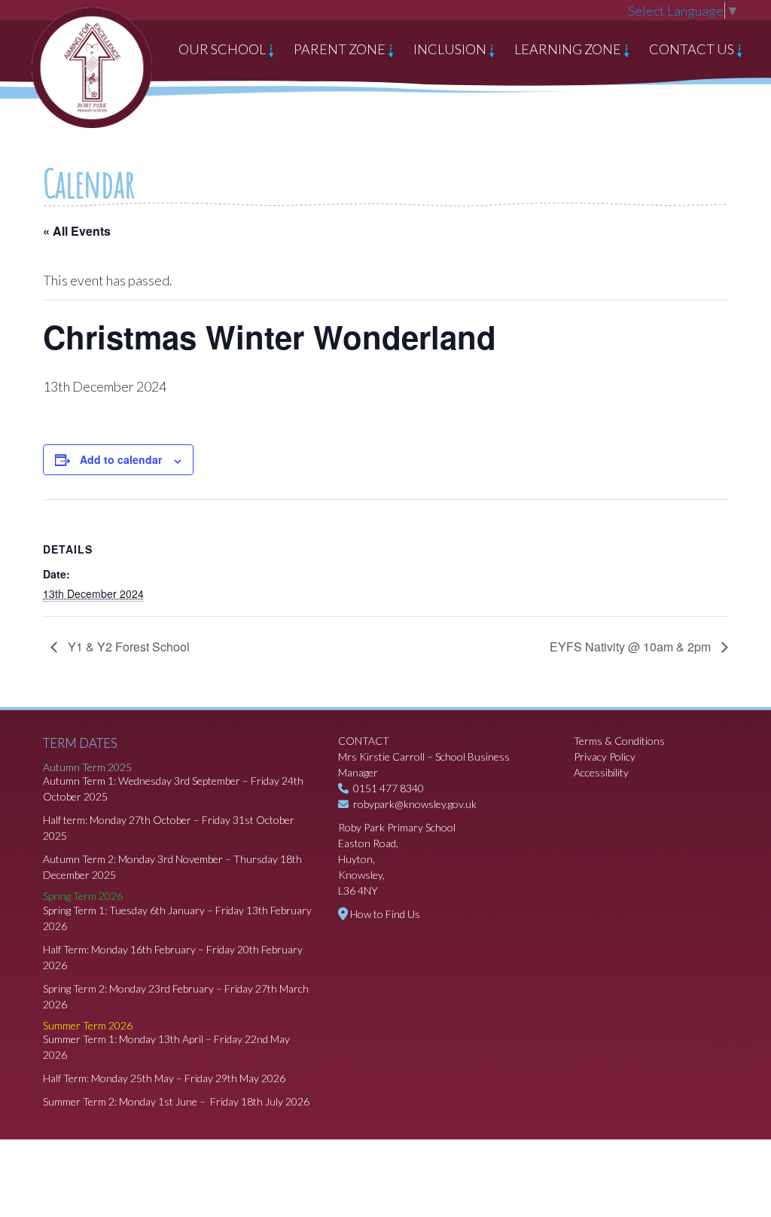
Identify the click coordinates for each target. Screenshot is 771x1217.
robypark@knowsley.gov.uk (415, 804)
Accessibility (601, 772)
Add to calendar (121, 459)
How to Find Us (385, 913)
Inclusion (451, 49)
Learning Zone (568, 49)
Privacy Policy (604, 756)
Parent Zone (341, 49)
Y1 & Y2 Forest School (127, 646)
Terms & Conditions (619, 740)
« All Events (77, 230)
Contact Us (692, 49)
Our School (223, 49)
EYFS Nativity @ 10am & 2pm (632, 646)
